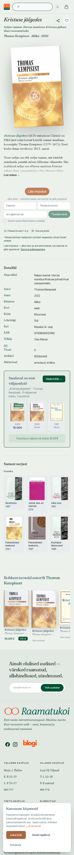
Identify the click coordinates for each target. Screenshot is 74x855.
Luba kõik (16, 834)
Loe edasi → (12, 175)
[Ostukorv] (66, 7)
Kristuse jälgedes (15, 136)
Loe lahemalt (33, 826)
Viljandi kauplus (52, 763)
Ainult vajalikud (41, 834)
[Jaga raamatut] (58, 20)
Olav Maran (41, 339)
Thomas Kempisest (16, 36)
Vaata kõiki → (54, 378)
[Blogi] (32, 744)
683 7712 (45, 789)
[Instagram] (15, 744)
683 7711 (8, 789)
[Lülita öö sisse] (57, 6)
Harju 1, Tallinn (13, 770)
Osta (23, 638)
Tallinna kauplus (16, 763)
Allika (35, 36)
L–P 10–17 (10, 783)
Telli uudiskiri (52, 687)
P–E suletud (47, 783)
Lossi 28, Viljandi (49, 770)
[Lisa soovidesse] (66, 20)
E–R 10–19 (10, 777)
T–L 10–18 (46, 777)
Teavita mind (59, 214)
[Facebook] (7, 744)
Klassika (38, 326)
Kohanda (15, 844)
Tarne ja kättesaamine (32, 249)
